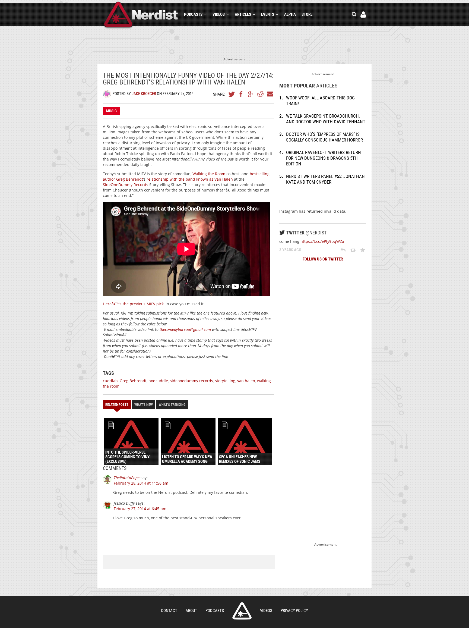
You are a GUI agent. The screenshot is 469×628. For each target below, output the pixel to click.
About (191, 610)
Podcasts (193, 14)
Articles (243, 14)
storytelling (225, 380)
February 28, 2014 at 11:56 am (141, 483)
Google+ (250, 94)
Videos (219, 14)
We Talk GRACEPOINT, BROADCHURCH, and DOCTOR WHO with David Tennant (325, 118)
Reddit (260, 94)
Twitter (231, 94)
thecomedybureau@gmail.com (185, 329)
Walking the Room (208, 173)
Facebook (241, 94)
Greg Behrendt (129, 179)
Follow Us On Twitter (323, 259)
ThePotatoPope (127, 477)
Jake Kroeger (144, 93)
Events (267, 14)
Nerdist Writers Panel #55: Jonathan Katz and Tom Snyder (325, 179)
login (363, 14)
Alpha (290, 14)
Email (269, 94)
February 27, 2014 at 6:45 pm (140, 508)
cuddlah (110, 380)
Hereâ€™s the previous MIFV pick (133, 303)
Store (307, 14)
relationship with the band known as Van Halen (190, 179)
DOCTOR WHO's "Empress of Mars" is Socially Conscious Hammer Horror (324, 137)
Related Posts (116, 405)
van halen (246, 380)
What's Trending (172, 405)
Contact (169, 610)
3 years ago (290, 249)
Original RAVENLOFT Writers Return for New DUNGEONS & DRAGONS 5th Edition (323, 158)
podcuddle (158, 380)
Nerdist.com (242, 611)
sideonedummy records (191, 380)
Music (111, 111)
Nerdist (141, 15)
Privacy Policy (294, 610)
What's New (143, 405)
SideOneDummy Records (125, 184)
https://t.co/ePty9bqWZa (322, 241)
